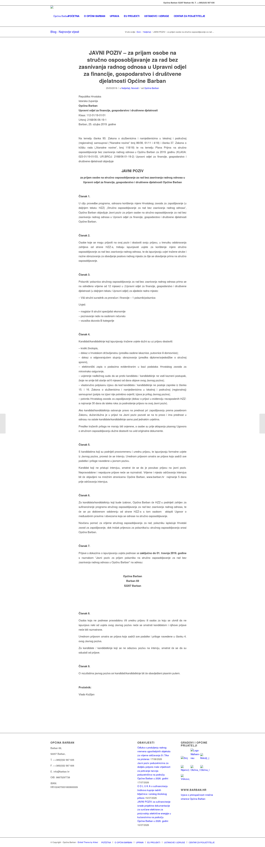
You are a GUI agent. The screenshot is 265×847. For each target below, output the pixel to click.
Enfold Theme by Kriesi (88, 842)
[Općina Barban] (59, 16)
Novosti (135, 88)
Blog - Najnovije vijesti (64, 32)
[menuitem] (74, 16)
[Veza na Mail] (51, 2)
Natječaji (126, 88)
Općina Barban (151, 88)
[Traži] (211, 16)
